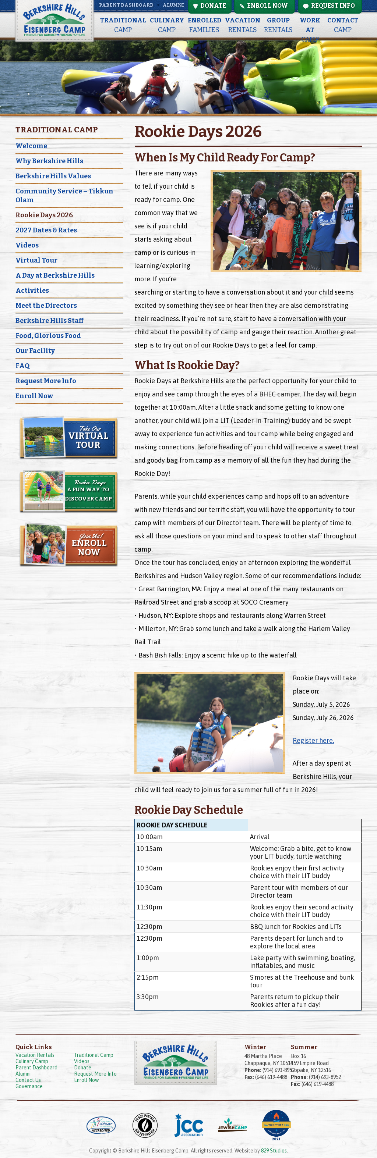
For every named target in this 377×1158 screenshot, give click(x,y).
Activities (32, 290)
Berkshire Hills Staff (49, 321)
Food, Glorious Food (48, 336)
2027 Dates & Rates (46, 230)
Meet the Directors (46, 306)
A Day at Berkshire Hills (55, 275)
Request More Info (45, 381)
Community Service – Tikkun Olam (64, 195)
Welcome (31, 146)
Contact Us (28, 1080)
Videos (27, 245)
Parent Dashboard (126, 5)
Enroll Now (34, 396)
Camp (123, 25)
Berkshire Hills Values (53, 176)
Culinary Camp (31, 1061)
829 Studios (274, 1151)
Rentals (242, 25)
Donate (82, 1067)
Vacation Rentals (34, 1055)
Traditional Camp (93, 1055)
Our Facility (35, 351)
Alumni (173, 5)
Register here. (313, 740)
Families (204, 25)
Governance (29, 1086)
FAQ (22, 366)
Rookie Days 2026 (44, 215)
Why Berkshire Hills (49, 161)
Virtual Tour (36, 260)
